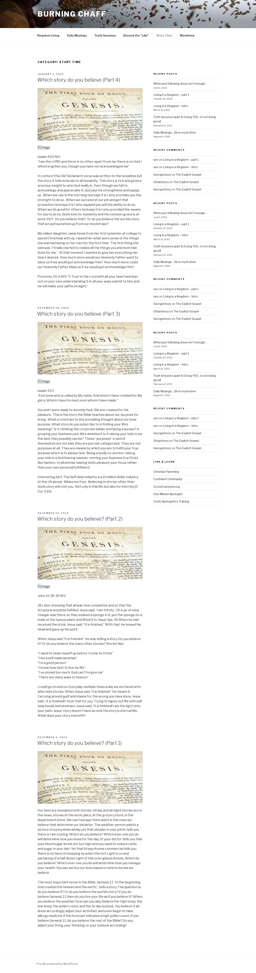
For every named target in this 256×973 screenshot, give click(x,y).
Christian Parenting (166, 471)
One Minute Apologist (168, 494)
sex (155, 159)
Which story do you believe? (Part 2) (80, 519)
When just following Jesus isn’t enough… (180, 83)
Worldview (187, 35)
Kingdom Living (48, 35)
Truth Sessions (105, 35)
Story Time (164, 35)
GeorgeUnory (162, 174)
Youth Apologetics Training (171, 501)
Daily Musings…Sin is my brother (174, 132)
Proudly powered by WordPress (57, 963)
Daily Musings (77, 35)
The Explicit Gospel (188, 174)
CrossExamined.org (166, 486)
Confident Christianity (167, 479)
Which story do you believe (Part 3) (78, 314)
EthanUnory (161, 182)
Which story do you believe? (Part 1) (79, 743)
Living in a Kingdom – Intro (170, 106)
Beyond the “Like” (136, 35)
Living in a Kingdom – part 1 (171, 94)
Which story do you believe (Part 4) (78, 80)
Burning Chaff (72, 14)
